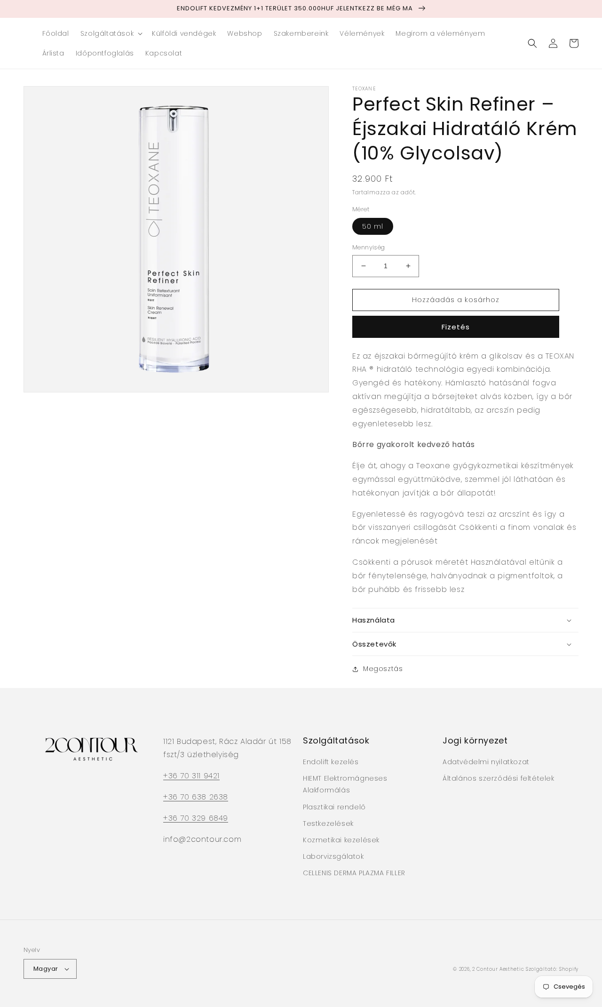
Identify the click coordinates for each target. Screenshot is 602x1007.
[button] (110, 33)
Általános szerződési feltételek (498, 778)
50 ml (372, 226)
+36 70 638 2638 (195, 796)
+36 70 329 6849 (195, 818)
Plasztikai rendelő (334, 807)
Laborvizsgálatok (333, 856)
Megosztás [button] (383, 668)
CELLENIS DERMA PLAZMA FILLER (354, 873)
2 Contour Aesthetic (498, 969)
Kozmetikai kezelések (341, 840)
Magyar (45, 968)
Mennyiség (368, 247)
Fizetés (456, 327)
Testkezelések (328, 823)
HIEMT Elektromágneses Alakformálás (345, 784)
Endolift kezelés (331, 762)
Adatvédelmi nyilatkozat (486, 762)
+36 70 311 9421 (191, 775)
